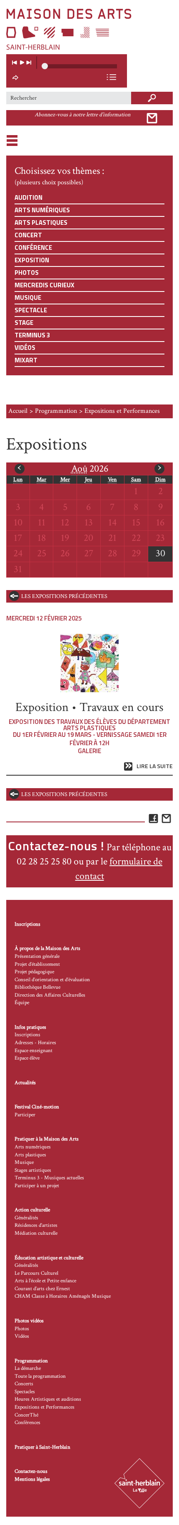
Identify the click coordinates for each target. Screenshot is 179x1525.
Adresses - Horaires (35, 1042)
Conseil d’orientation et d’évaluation (52, 979)
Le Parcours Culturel (36, 1273)
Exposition (32, 260)
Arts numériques (42, 210)
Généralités (26, 1217)
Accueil (17, 411)
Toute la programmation (40, 1376)
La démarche (28, 1368)
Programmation (56, 411)
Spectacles (25, 1391)
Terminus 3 (32, 335)
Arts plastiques (41, 222)
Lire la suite (155, 766)
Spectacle (31, 310)
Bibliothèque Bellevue (37, 987)
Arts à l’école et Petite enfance (45, 1280)
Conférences (27, 1422)
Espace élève (27, 1058)
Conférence (33, 247)
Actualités (25, 1082)
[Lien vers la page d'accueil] (89, 29)
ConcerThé (26, 1415)
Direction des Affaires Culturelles (50, 995)
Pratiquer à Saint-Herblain (42, 1447)
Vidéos (25, 347)
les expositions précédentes (64, 596)
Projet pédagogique (34, 971)
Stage (24, 322)
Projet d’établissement (37, 964)
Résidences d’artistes (36, 1225)
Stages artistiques (33, 1170)
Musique (28, 297)
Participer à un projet (37, 1185)
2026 (89, 468)
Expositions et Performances (45, 1407)
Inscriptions (27, 924)
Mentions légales (32, 1479)
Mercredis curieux (45, 285)
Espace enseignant (33, 1050)
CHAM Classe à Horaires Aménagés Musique (63, 1296)
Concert (28, 235)
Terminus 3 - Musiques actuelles (49, 1177)
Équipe (22, 1002)
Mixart (26, 360)
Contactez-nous (31, 1471)
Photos (27, 272)
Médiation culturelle (36, 1233)
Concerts (24, 1383)
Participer (25, 1114)
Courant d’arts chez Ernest (42, 1288)
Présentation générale (37, 956)
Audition (28, 197)
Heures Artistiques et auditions (48, 1399)
